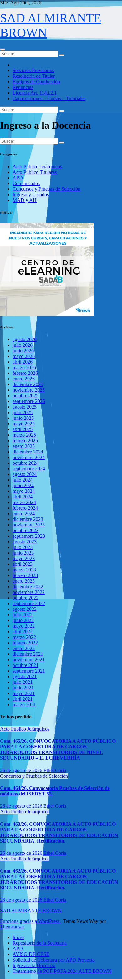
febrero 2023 (25, 575)
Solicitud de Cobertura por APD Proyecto (54, 959)
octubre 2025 (25, 395)
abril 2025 (23, 429)
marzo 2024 (24, 502)
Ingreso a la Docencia (34, 965)
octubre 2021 (25, 665)
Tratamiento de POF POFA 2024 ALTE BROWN (62, 971)
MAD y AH (25, 200)
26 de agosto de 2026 (21, 770)
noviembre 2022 (29, 592)
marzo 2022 (24, 637)
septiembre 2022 (29, 603)
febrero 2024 (25, 508)
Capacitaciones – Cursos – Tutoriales (49, 98)
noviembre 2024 (29, 457)
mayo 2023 (24, 558)
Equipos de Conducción (36, 81)
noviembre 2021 (29, 659)
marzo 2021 (24, 704)
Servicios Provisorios (33, 70)
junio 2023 (23, 553)
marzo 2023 (24, 569)
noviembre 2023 (29, 524)
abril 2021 (23, 699)
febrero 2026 (25, 373)
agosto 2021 (25, 676)
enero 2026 (24, 378)
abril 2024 (23, 496)
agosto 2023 (25, 541)
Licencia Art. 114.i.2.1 (35, 92)
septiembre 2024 (29, 468)
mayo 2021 (24, 693)
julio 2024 (23, 479)
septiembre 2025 (29, 401)
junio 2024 (23, 485)
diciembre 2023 (28, 519)
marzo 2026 (24, 367)
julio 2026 (23, 345)
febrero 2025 (25, 440)
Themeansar (12, 926)
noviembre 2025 (29, 390)
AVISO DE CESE (31, 954)
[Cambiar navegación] (2, 49)
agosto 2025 (25, 406)
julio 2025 (23, 412)
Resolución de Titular (34, 76)
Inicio (18, 937)
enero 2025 (24, 446)
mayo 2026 (24, 356)
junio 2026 (23, 350)
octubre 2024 (25, 463)
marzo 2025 (24, 435)
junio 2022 (23, 620)
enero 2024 (24, 513)
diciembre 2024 (28, 451)
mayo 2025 (24, 423)
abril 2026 (23, 362)
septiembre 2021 (29, 670)
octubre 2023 (25, 530)
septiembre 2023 (29, 536)
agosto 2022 (25, 609)
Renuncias (23, 87)
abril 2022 (23, 631)
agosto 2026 (25, 339)
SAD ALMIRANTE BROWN (31, 910)
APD (18, 177)
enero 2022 (24, 648)
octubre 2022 (25, 597)
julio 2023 (23, 547)
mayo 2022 (24, 626)
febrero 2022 (25, 642)
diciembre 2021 (28, 654)
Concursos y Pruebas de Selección (46, 189)
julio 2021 (23, 682)
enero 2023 (24, 581)
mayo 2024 (24, 491)
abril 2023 (23, 564)
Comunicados (26, 183)
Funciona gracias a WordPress (30, 921)
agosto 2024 (25, 474)
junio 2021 (23, 687)
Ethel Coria (54, 770)
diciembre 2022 (28, 586)
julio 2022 (23, 614)
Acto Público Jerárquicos (37, 166)
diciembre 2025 (28, 384)
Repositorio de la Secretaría (40, 943)
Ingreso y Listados (31, 194)
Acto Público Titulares (35, 172)
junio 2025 (23, 418)
